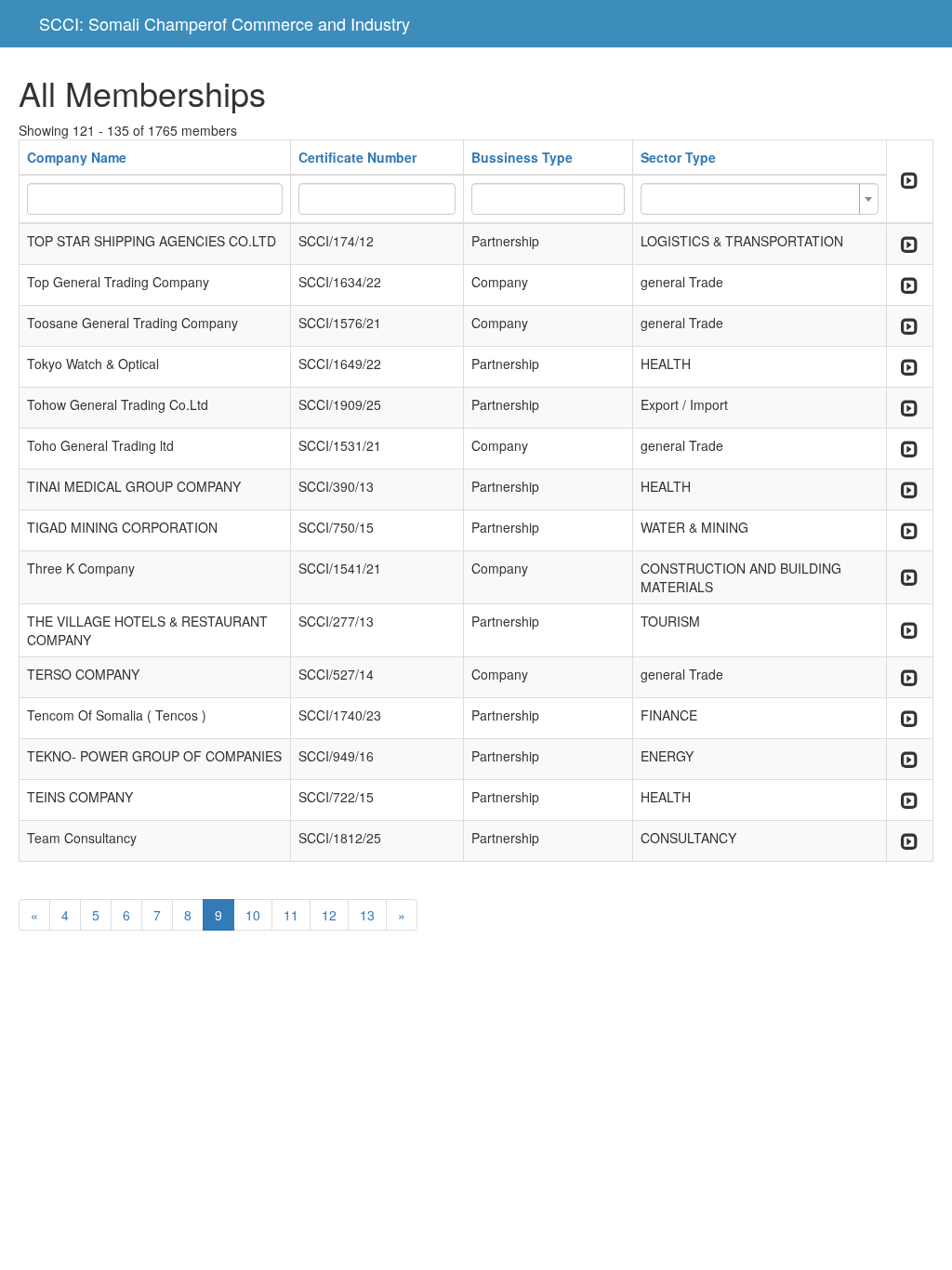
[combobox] (760, 199)
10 (252, 915)
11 (291, 915)
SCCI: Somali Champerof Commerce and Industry (224, 23)
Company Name (76, 157)
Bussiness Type (522, 157)
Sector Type (678, 157)
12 (329, 915)
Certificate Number (357, 157)
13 (367, 915)
